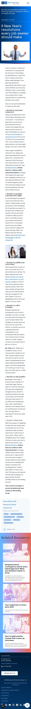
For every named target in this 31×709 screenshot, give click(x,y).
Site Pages (4, 698)
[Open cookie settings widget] (3, 706)
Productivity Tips (8, 522)
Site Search (4, 701)
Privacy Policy (5, 693)
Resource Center (9, 504)
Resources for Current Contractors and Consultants (15, 684)
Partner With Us (9, 673)
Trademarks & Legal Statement (10, 690)
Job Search (20, 516)
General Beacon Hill (9, 516)
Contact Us (7, 508)
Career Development (16, 514)
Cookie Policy (5, 695)
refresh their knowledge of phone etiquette (15, 238)
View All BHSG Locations (9, 663)
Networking (16, 519)
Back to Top (11, 529)
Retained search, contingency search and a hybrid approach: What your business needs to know (16, 569)
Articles (6, 514)
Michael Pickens (11, 445)
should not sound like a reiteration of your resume (14, 279)
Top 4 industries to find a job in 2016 (15, 606)
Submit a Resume (6, 687)
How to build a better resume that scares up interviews (15, 638)
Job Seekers (7, 519)
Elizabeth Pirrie (11, 168)
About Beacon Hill (9, 501)
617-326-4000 (7, 666)
